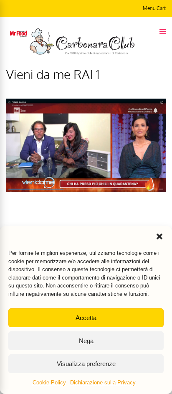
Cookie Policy (49, 382)
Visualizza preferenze (86, 363)
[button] (159, 236)
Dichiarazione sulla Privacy (103, 382)
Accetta (86, 317)
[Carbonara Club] (82, 53)
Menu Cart (154, 8)
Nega (86, 340)
